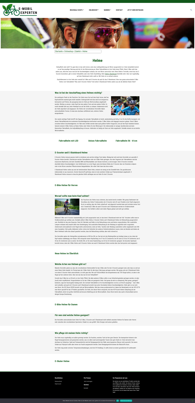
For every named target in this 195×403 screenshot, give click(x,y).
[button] (191, 10)
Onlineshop (93, 10)
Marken (107, 10)
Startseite (59, 51)
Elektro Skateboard (111, 74)
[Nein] (192, 400)
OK (117, 400)
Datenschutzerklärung (126, 400)
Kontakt (119, 10)
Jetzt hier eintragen (135, 10)
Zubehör (78, 51)
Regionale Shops (76, 10)
